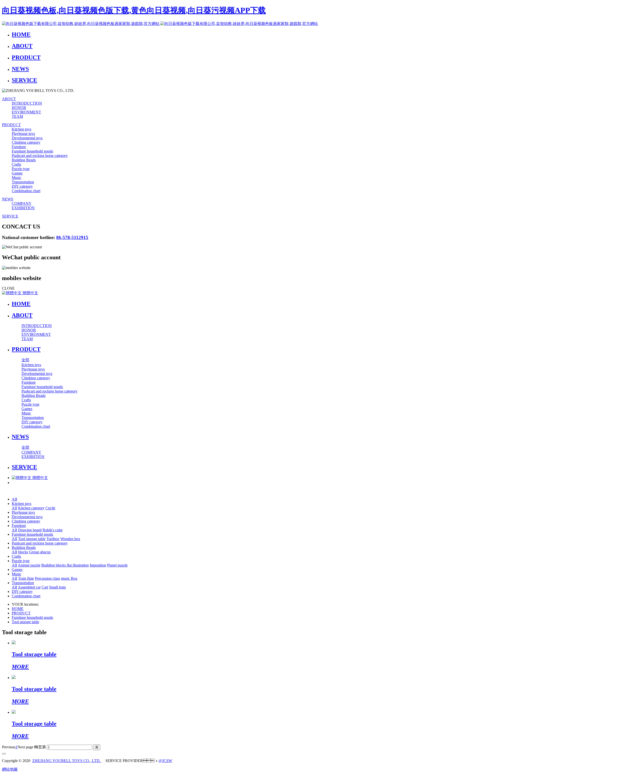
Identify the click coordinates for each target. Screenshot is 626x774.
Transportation (23, 583)
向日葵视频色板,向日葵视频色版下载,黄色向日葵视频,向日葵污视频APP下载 (134, 10)
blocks (23, 552)
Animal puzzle (29, 565)
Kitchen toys (21, 503)
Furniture (19, 525)
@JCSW (165, 761)
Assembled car (29, 587)
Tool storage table (31, 539)
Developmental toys (27, 517)
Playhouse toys (23, 512)
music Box (69, 578)
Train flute (26, 578)
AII (14, 499)
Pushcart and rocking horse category (40, 543)
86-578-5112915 (72, 237)
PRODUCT (21, 613)
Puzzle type (21, 561)
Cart (45, 587)
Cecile (50, 508)
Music (16, 574)
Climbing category (26, 521)
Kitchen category (31, 508)
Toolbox (52, 539)
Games (17, 569)
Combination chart (26, 596)
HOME (21, 304)
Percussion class (47, 578)
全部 (25, 360)
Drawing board (30, 530)
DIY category (22, 591)
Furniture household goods (32, 534)
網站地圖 (10, 769)
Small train (57, 587)
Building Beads (24, 547)
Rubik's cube (53, 530)
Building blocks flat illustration (65, 565)
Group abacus (40, 552)
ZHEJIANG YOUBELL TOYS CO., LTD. (66, 761)
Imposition (98, 565)
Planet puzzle (117, 565)
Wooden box (70, 539)
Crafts (16, 556)
